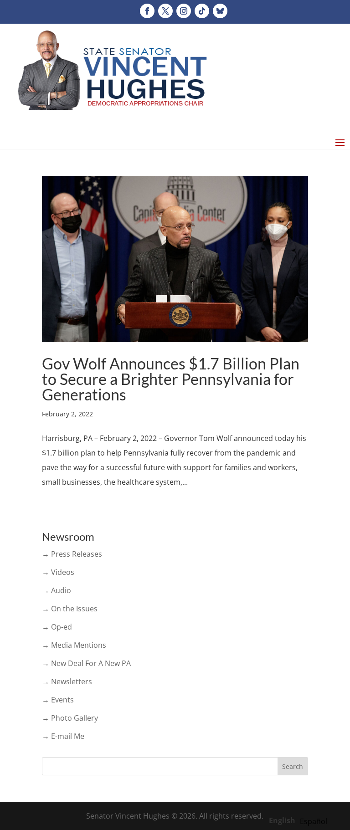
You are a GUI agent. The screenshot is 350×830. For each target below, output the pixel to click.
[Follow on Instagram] (183, 11)
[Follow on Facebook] (147, 11)
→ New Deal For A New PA (86, 663)
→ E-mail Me (63, 736)
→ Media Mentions (74, 645)
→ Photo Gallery (70, 718)
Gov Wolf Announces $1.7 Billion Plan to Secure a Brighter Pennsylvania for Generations (170, 379)
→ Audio (56, 590)
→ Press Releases (72, 554)
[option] (313, 821)
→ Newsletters (67, 681)
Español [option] (313, 821)
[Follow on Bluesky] (220, 11)
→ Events (58, 700)
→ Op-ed (57, 627)
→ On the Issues (70, 609)
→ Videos (58, 572)
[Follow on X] (165, 11)
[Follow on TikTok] (202, 11)
